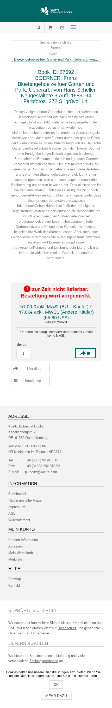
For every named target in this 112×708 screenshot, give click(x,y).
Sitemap (14, 579)
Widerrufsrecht (19, 520)
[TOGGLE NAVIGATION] (73, 27)
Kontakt (14, 585)
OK (56, 684)
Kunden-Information (23, 540)
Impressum (16, 507)
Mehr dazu (56, 696)
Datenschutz (67, 628)
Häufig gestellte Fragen (25, 500)
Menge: (21, 345)
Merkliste (15, 559)
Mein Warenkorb (50, 27)
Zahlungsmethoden (43, 661)
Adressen (15, 546)
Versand (62, 321)
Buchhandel (17, 494)
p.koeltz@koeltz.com (41, 472)
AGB (12, 513)
